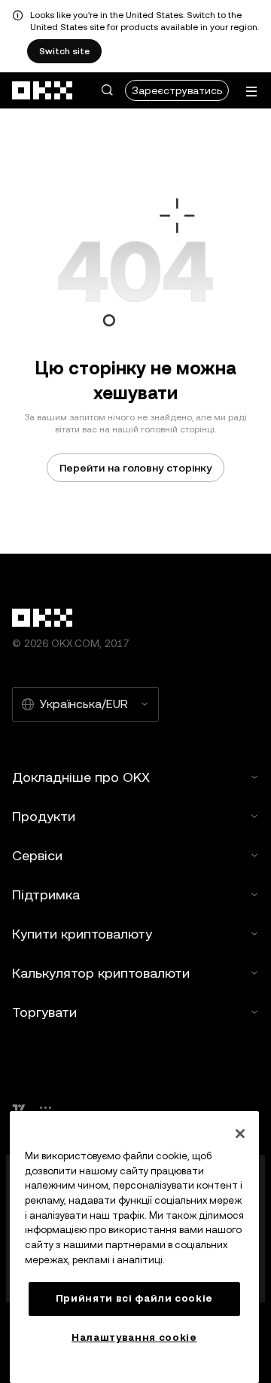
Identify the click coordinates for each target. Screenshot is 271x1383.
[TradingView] (19, 1107)
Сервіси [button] (37, 855)
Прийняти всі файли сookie (134, 1298)
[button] (106, 90)
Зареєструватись (177, 90)
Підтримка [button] (46, 894)
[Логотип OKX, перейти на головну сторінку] (43, 90)
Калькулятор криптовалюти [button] (101, 973)
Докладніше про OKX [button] (81, 777)
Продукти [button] (43, 816)
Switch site (64, 51)
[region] (134, 1247)
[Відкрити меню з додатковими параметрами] (251, 91)
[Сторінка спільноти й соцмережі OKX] (45, 1107)
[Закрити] (240, 1133)
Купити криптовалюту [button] (82, 934)
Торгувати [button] (44, 1012)
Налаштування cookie (134, 1337)
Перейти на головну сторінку (135, 468)
